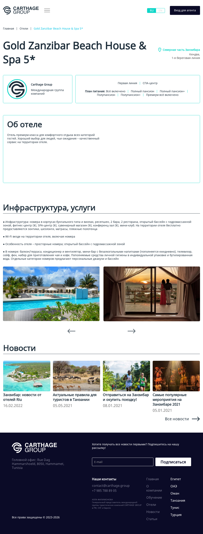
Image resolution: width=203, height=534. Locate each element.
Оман (174, 493)
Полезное (84, 18)
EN (160, 10)
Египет (175, 479)
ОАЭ (173, 486)
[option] (51, 294)
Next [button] (132, 331)
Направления (63, 18)
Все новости (177, 418)
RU (152, 10)
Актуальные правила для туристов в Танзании (75, 397)
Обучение (154, 497)
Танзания (177, 500)
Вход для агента (185, 10)
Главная (152, 479)
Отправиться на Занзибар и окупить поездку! (126, 397)
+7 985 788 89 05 (104, 490)
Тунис (174, 507)
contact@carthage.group (111, 485)
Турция (176, 515)
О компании (17, 18)
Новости (153, 512)
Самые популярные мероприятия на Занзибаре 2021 (170, 399)
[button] (47, 10)
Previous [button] (71, 331)
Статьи (151, 519)
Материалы (40, 18)
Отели (151, 504)
